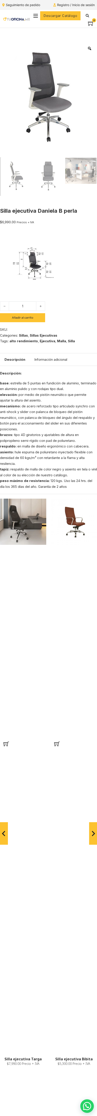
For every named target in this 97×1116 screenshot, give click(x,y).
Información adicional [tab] (50, 359)
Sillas (23, 335)
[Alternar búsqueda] (87, 15)
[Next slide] (93, 833)
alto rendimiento (23, 341)
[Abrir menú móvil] (35, 16)
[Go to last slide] (4, 833)
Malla (61, 341)
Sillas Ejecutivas (43, 335)
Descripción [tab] (15, 359)
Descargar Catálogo (60, 16)
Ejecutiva (47, 341)
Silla (71, 341)
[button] (6, 743)
